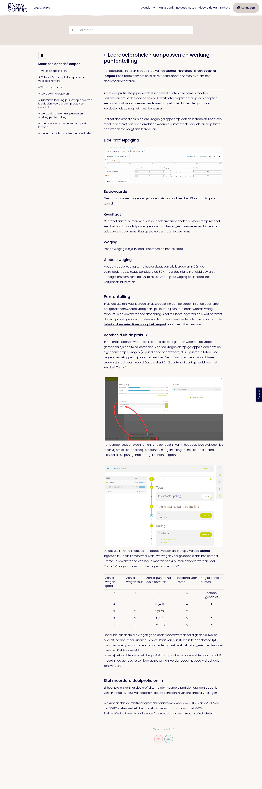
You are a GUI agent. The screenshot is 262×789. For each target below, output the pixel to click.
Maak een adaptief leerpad (59, 64)
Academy (148, 8)
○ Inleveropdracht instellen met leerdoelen (65, 133)
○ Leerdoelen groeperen (53, 93)
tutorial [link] (205, 551)
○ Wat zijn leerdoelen (51, 87)
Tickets (225, 8)
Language (248, 8)
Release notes (186, 8)
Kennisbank (165, 8)
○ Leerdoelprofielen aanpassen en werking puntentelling (60, 115)
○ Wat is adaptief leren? (53, 71)
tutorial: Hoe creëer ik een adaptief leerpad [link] (135, 324)
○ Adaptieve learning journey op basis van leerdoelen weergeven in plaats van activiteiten (65, 103)
